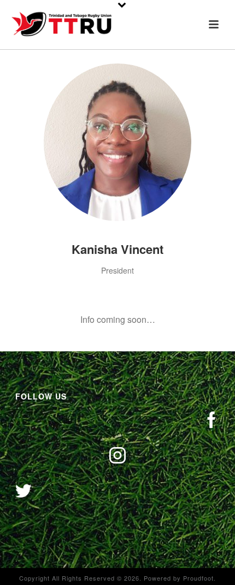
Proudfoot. (199, 578)
